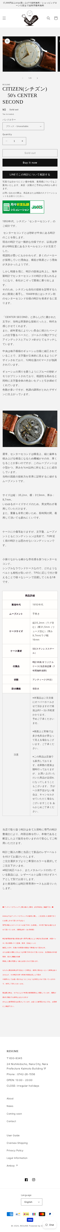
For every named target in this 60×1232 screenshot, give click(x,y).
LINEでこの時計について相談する (30, 174)
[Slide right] (37, 78)
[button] (4, 18)
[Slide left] (22, 78)
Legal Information (17, 1157)
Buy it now (30, 162)
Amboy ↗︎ (12, 1165)
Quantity (7, 134)
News (10, 1106)
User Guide (13, 1135)
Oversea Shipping (17, 1142)
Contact (11, 1121)
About (10, 1098)
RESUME (24, 1226)
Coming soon (14, 1113)
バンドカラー (9, 119)
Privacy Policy (15, 1150)
